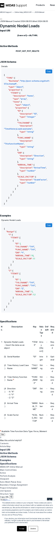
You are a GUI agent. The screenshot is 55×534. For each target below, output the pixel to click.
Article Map (5, 446)
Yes (2, 434)
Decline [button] (33, 529)
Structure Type (7, 494)
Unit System (5, 491)
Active (3, 473)
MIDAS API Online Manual (11, 467)
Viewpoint (4, 479)
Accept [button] (21, 529)
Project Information (8, 488)
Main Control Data (8, 470)
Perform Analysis (7, 476)
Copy (49, 71)
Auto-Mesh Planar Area (10, 482)
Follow (3, 500)
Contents (4, 443)
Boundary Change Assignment (14, 485)
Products (40, 5)
